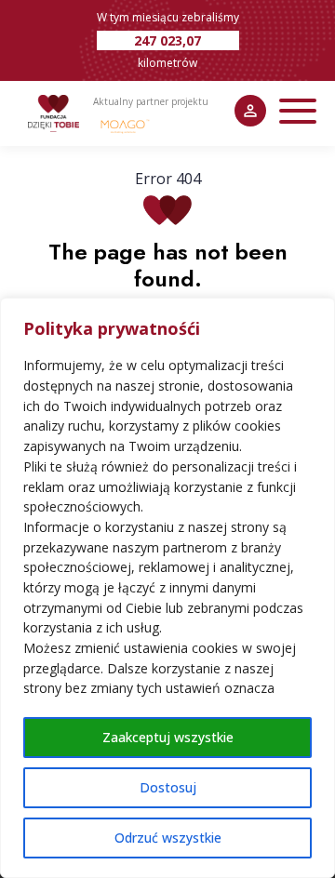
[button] (297, 111)
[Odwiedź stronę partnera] (125, 125)
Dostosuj (168, 787)
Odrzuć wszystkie (167, 837)
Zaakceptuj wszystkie (168, 737)
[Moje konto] (250, 110)
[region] (167, 588)
